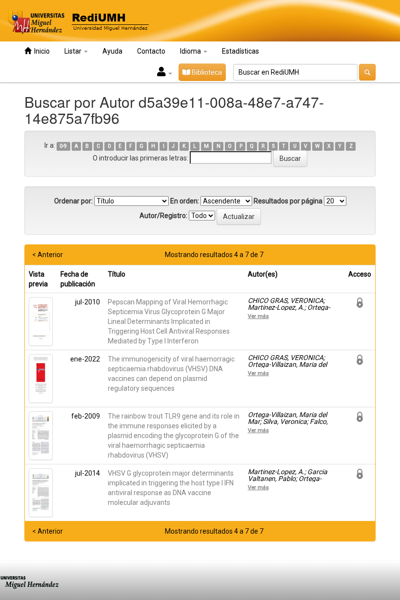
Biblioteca (206, 72)
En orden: (184, 201)
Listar (73, 51)
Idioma (191, 51)
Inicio (40, 51)
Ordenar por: (73, 201)
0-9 (63, 146)
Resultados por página (288, 201)
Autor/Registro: (163, 216)
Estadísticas (240, 51)
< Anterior (47, 255)
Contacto (151, 51)
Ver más (258, 316)
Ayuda (112, 51)
